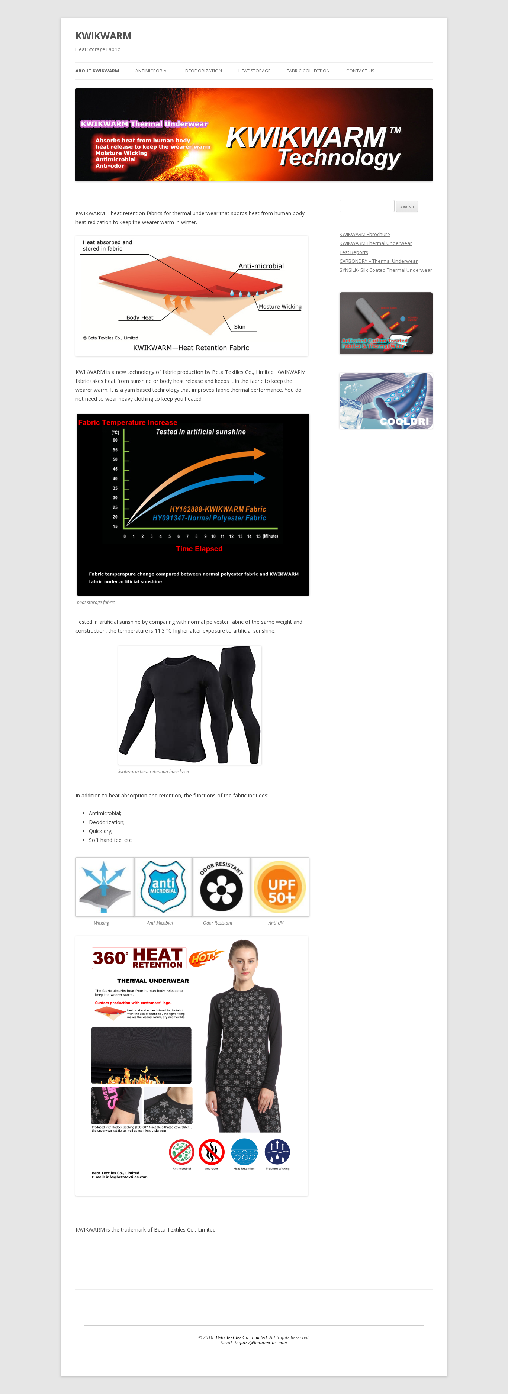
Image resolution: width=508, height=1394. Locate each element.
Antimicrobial (152, 71)
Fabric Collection (308, 71)
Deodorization (203, 71)
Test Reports (354, 252)
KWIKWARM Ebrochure (365, 234)
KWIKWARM (103, 35)
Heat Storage (254, 71)
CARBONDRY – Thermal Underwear (379, 261)
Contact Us (360, 71)
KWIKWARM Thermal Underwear (376, 243)
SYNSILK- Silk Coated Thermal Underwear (386, 270)
